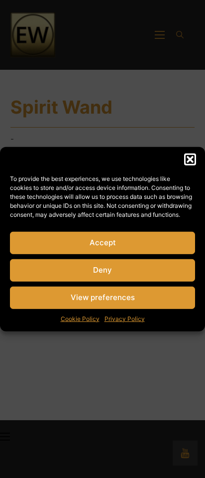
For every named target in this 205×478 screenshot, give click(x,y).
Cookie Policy (80, 318)
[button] (190, 159)
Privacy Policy (124, 318)
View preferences (103, 297)
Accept (103, 242)
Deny (102, 270)
